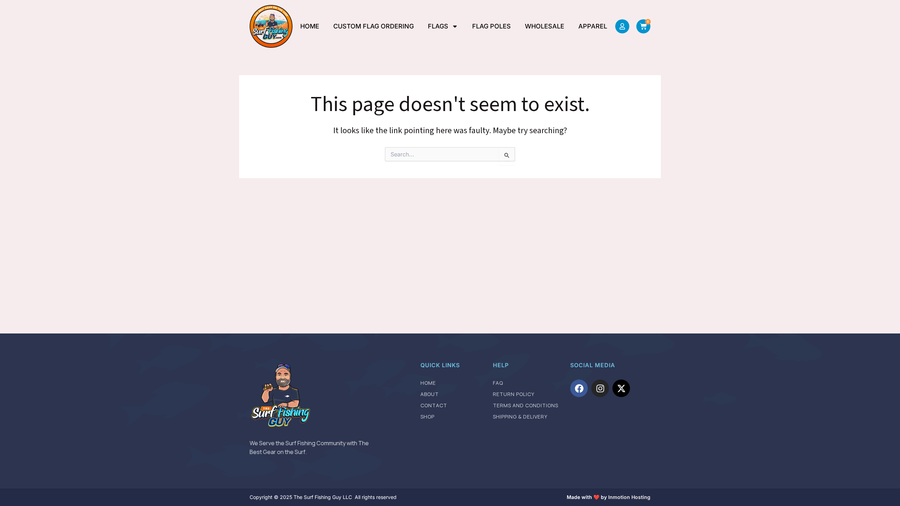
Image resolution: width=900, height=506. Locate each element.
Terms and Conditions (525, 405)
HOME (309, 26)
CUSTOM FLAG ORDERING (373, 26)
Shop (427, 416)
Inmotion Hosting (629, 497)
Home (428, 382)
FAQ (498, 382)
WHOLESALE (544, 26)
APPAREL (592, 26)
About (429, 394)
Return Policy (513, 394)
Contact (433, 405)
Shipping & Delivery (520, 416)
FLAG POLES (491, 26)
